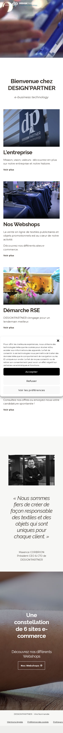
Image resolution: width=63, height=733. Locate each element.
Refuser (31, 380)
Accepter (31, 371)
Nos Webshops (21, 224)
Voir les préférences (31, 390)
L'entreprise (17, 152)
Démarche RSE (21, 310)
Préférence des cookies (38, 722)
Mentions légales (15, 722)
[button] (58, 340)
